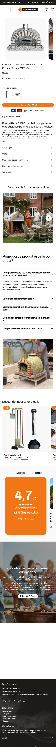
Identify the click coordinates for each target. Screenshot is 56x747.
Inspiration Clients (9, 719)
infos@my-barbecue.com (13, 691)
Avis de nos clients (9, 716)
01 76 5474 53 (13, 688)
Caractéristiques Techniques (15, 160)
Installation (7, 172)
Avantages (7, 148)
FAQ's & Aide (7, 711)
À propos (5, 714)
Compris (6, 154)
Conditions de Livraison (12, 166)
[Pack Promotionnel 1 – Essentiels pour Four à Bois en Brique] (25, 429)
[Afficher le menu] (3, 9)
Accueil (4, 64)
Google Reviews (29, 507)
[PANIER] (52, 9)
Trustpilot (32, 512)
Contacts (5, 721)
